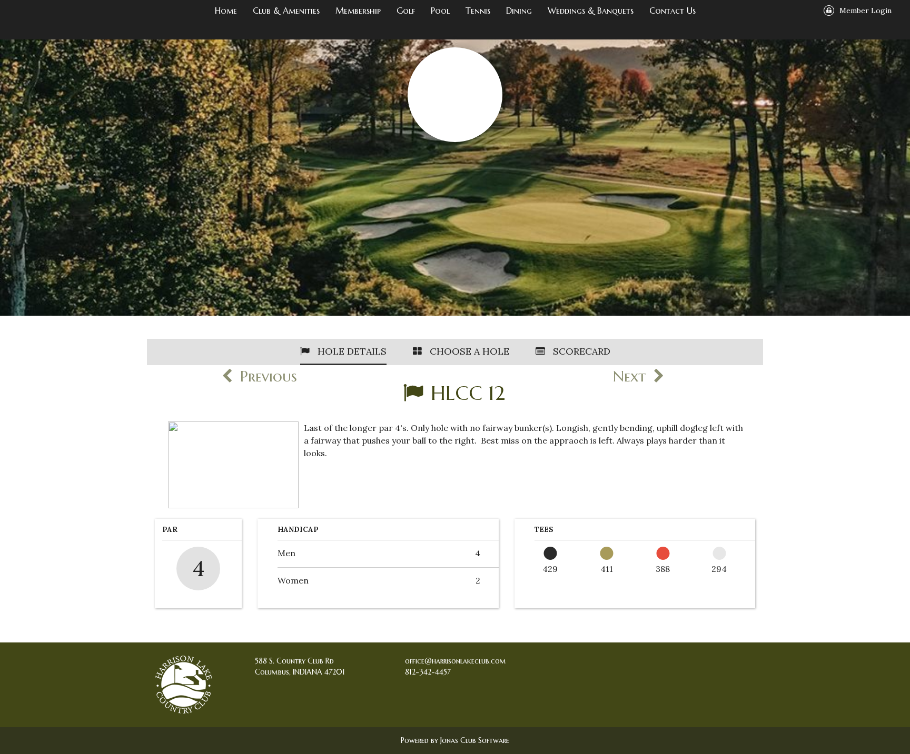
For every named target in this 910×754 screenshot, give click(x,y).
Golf (406, 10)
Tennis (478, 10)
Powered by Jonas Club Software (455, 740)
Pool (440, 10)
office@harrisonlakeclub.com (455, 661)
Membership (358, 10)
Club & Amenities (286, 10)
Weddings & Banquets (591, 10)
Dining (519, 10)
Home (226, 10)
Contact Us (672, 10)
